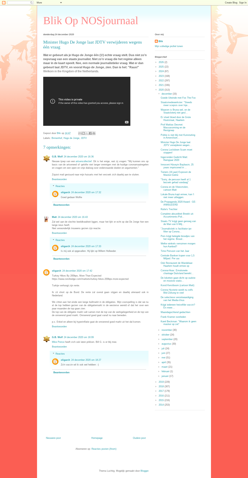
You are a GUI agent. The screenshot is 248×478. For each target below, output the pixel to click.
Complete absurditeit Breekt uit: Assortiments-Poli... (177, 215)
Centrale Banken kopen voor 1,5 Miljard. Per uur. (177, 257)
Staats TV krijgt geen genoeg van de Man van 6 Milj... (178, 222)
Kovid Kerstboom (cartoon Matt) (177, 285)
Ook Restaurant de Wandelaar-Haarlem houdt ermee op (177, 264)
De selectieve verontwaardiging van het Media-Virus (177, 299)
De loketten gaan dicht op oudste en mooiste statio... (178, 279)
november (167, 330)
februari (166, 371)
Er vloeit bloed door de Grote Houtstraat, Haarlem (176, 118)
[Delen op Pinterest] (94, 133)
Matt (54, 217)
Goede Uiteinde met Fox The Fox (178, 97)
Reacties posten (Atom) (104, 449)
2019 (161, 382)
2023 (161, 76)
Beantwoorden (59, 179)
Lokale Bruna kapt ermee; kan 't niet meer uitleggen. (177, 196)
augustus (167, 343)
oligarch (65, 192)
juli (163, 348)
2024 (161, 71)
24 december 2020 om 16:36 (79, 156)
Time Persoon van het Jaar (175, 251)
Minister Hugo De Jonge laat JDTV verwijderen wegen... (176, 144)
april (164, 362)
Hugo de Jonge (71, 138)
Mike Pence (58, 342)
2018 (161, 386)
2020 (161, 89)
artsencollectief (84, 161)
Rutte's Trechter (169, 209)
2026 (161, 62)
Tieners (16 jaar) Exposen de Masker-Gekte (176, 173)
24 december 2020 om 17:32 (86, 192)
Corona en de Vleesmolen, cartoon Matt (174, 188)
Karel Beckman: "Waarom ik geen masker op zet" (178, 323)
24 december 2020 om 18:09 (79, 337)
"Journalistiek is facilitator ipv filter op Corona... (176, 230)
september (167, 339)
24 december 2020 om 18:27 (86, 360)
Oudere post (139, 438)
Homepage (97, 438)
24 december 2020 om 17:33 (86, 246)
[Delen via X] (87, 133)
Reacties (60, 186)
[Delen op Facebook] (90, 133)
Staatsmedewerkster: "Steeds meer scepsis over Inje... (176, 104)
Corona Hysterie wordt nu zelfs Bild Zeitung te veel (177, 291)
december (167, 93)
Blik (160, 41)
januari (165, 376)
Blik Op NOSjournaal (90, 21)
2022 (161, 80)
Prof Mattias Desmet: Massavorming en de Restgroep (173, 127)
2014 (161, 404)
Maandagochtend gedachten (175, 312)
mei (164, 357)
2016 (161, 395)
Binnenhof (57, 138)
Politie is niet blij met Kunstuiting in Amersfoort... (178, 136)
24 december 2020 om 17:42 (77, 270)
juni (164, 353)
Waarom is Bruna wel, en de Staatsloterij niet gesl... (175, 111)
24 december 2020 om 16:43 (73, 217)
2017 (161, 391)
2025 (161, 66)
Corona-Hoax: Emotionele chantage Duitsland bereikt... (177, 272)
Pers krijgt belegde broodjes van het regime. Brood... (177, 237)
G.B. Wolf (57, 156)
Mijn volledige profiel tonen (169, 46)
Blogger (144, 470)
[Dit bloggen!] (83, 133)
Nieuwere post (53, 438)
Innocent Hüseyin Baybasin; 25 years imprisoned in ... (177, 166)
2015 (161, 400)
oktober (166, 334)
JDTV (84, 138)
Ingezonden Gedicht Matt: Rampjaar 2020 (174, 158)
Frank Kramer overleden (173, 317)
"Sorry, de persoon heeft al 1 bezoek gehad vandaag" (176, 181)
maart (165, 366)
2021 (161, 85)
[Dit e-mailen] (80, 133)
